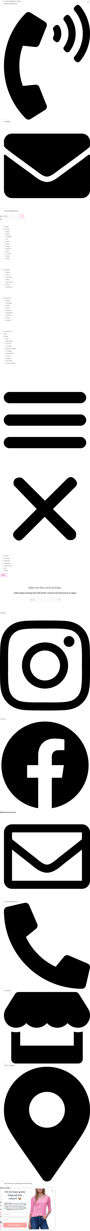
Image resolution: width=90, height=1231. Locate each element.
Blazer (8, 231)
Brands (6, 336)
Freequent (9, 351)
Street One (9, 360)
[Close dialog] (52, 1190)
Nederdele (9, 287)
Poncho (8, 246)
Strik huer (9, 315)
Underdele (7, 270)
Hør (7, 239)
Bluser (8, 234)
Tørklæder (9, 303)
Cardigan (8, 236)
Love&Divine (10, 353)
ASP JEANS (9, 341)
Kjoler (8, 244)
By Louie (8, 343)
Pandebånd (9, 313)
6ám (7, 338)
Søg (1, 216)
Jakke (7, 241)
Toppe (8, 256)
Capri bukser (9, 282)
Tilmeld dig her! (15, 1225)
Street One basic (11, 363)
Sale (5, 334)
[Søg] (22, 216)
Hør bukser (9, 277)
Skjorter (8, 248)
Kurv (3, 575)
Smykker (8, 320)
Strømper (8, 310)
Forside (6, 226)
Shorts (8, 284)
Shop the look (8, 331)
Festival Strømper (11, 348)
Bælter (8, 300)
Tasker (8, 317)
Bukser (8, 272)
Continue (8, 346)
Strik (7, 251)
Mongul (8, 358)
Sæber (8, 305)
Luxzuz (8, 356)
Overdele (6, 229)
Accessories (7, 298)
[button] (45, 464)
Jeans (7, 279)
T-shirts (8, 253)
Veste (7, 258)
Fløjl (7, 274)
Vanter (8, 308)
